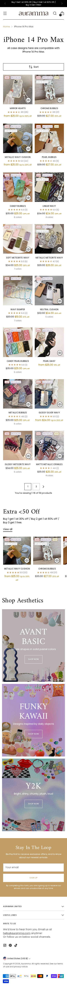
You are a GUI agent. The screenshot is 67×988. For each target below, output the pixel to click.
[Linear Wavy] (49, 187)
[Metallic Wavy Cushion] (17, 138)
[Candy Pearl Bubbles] (17, 342)
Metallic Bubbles (18, 412)
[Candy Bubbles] (17, 187)
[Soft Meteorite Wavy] (17, 239)
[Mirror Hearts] (17, 89)
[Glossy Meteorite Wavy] (17, 445)
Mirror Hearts (18, 108)
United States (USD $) (17, 958)
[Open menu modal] (4, 13)
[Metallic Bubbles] (17, 394)
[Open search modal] (54, 13)
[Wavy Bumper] (17, 290)
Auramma (26, 963)
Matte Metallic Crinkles (49, 464)
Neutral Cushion (49, 309)
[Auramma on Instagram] (5, 946)
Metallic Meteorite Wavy (49, 257)
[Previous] (5, 3)
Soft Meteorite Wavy (17, 257)
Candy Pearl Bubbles (18, 361)
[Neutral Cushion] (49, 290)
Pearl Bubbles (49, 157)
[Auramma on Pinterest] (11, 946)
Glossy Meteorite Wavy (18, 464)
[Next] (62, 3)
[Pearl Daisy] (49, 342)
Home (6, 26)
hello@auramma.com (16, 933)
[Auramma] (33, 13)
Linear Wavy (49, 206)
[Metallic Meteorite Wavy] (49, 239)
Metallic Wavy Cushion (18, 157)
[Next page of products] (43, 486)
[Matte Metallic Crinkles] (49, 445)
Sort (36, 67)
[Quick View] (28, 100)
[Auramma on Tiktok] (16, 946)
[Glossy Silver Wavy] (49, 394)
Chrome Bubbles (49, 108)
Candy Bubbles (18, 206)
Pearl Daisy (49, 361)
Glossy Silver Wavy (49, 412)
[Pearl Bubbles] (49, 138)
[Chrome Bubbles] (49, 89)
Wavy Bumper (17, 309)
